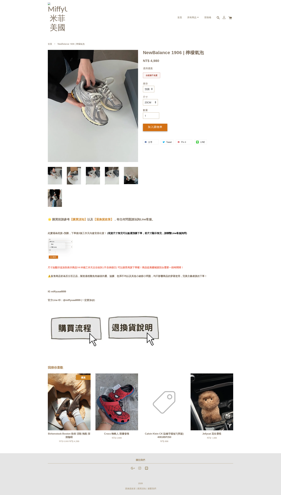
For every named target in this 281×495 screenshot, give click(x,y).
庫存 (145, 83)
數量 (145, 110)
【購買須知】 (78, 219)
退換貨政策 (130, 488)
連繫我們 (152, 488)
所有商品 (192, 17)
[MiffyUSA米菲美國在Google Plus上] (133, 469)
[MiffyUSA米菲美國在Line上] (146, 469)
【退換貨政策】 (103, 219)
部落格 (207, 17)
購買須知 (141, 488)
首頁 (179, 17)
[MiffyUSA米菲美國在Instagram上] (139, 469)
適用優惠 (148, 68)
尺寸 (145, 96)
